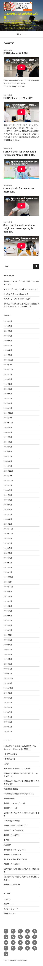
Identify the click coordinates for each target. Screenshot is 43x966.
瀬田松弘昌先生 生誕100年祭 (15, 859)
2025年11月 (8, 365)
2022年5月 (8, 558)
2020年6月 (8, 654)
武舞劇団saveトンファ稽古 (17, 98)
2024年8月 (8, 432)
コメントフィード (11, 909)
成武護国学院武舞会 (12, 821)
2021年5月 (8, 611)
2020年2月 (8, 669)
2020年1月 (8, 674)
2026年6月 (8, 331)
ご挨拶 (6, 764)
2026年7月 (8, 326)
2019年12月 (8, 678)
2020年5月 (8, 659)
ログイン (7, 899)
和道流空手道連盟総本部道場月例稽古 (19, 794)
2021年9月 (8, 592)
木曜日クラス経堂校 (12, 835)
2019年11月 (8, 683)
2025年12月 (8, 360)
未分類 (6, 840)
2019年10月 (8, 688)
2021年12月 (8, 577)
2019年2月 (8, 727)
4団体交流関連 (9, 759)
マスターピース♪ (10, 289)
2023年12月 (8, 471)
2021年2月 (8, 625)
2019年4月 (8, 717)
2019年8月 (8, 698)
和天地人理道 (9, 294)
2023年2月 (8, 519)
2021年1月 (8, 630)
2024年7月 (8, 437)
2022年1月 (8, 572)
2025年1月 (8, 408)
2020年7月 (8, 649)
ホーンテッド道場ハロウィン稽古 (17, 768)
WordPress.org (9, 914)
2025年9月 (8, 374)
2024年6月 (8, 442)
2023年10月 (8, 480)
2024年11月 (8, 418)
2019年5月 (8, 712)
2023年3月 (8, 514)
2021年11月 (8, 582)
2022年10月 (8, 534)
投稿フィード (9, 904)
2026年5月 (8, 336)
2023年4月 (8, 509)
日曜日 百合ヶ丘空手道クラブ (15, 825)
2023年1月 (8, 524)
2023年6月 (8, 500)
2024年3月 (8, 456)
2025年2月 (8, 403)
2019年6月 (8, 707)
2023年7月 (8, 495)
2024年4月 (8, 452)
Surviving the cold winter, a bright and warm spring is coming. (19, 228)
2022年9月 (8, 538)
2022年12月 (8, 529)
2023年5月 (8, 505)
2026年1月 (8, 355)
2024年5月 (8, 447)
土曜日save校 (9, 798)
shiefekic (20, 294)
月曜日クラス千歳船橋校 (13, 830)
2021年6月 (8, 606)
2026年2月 (8, 350)
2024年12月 (8, 413)
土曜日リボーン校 (11, 808)
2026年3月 (8, 345)
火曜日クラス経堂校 (12, 864)
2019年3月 (8, 722)
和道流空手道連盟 (11, 789)
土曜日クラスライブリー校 (14, 803)
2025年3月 (8, 398)
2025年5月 (8, 389)
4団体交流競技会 (10, 754)
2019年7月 (8, 702)
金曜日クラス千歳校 (12, 884)
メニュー (22, 34)
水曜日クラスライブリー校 (14, 850)
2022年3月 (8, 563)
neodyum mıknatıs (27, 289)
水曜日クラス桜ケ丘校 (13, 855)
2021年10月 (8, 587)
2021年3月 (8, 620)
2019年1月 (8, 732)
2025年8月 (8, 379)
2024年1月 (8, 466)
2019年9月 (8, 693)
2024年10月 (8, 423)
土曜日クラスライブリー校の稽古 (17, 281)
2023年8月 (8, 490)
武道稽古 (7, 845)
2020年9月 (8, 640)
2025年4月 (8, 394)
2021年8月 (8, 596)
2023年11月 (8, 476)
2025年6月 (8, 384)
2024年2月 (8, 461)
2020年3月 (8, 664)
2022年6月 (8, 553)
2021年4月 (8, 616)
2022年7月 (8, 548)
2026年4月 (8, 341)
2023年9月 (8, 485)
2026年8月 (8, 321)
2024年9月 (8, 427)
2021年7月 (8, 601)
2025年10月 (8, 370)
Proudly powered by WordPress (15, 960)
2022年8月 (8, 543)
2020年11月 (8, 635)
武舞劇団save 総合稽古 (15, 53)
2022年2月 (8, 567)
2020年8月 (8, 645)
